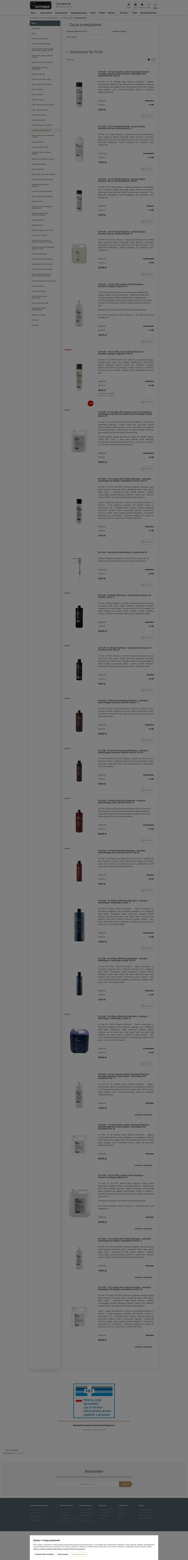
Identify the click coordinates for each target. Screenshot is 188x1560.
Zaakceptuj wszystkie (79, 1554)
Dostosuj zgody (63, 1554)
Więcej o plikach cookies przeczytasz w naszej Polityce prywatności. (59, 1549)
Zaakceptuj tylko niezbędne (44, 1554)
